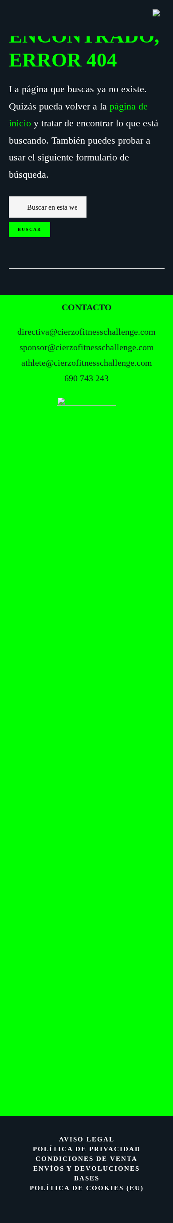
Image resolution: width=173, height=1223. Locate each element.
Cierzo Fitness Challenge (86, 15)
